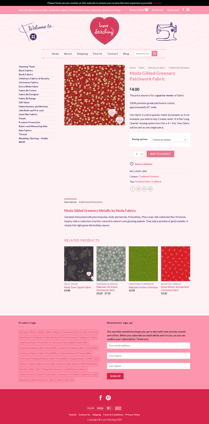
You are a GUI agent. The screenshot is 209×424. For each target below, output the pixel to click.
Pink (32, 369)
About (68, 53)
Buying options (139, 139)
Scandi (39, 374)
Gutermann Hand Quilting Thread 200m (69, 342)
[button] (139, 10)
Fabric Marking (52, 337)
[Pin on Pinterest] (150, 189)
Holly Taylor (93, 358)
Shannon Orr (65, 374)
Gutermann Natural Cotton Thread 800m (38, 353)
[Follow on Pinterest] (187, 10)
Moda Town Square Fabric (77, 287)
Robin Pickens (71, 369)
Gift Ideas (24, 102)
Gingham (83, 337)
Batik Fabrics (26, 74)
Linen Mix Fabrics (28, 114)
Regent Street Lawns (52, 369)
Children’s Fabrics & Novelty (34, 78)
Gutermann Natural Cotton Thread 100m (38, 348)
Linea (60, 363)
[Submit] (154, 53)
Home (55, 53)
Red (38, 369)
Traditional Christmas (178, 67)
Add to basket (160, 153)
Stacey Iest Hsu (39, 380)
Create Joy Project (89, 332)
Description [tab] (70, 202)
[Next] (190, 275)
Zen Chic (69, 380)
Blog (126, 53)
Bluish (57, 332)
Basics (33, 332)
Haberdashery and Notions (33, 106)
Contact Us (84, 415)
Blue (49, 332)
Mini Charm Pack (89, 363)
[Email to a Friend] (144, 189)
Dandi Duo (25, 337)
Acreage (24, 332)
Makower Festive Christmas (143, 287)
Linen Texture (72, 363)
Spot (95, 374)
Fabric (142, 67)
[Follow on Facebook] (183, 10)
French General (69, 337)
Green (93, 337)
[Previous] (64, 275)
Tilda (51, 380)
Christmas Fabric (142, 181)
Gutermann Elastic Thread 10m (34, 342)
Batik (41, 332)
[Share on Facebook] (132, 189)
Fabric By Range (27, 98)
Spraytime (24, 380)
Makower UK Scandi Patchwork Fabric (106, 289)
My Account (173, 10)
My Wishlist (158, 10)
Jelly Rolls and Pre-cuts (31, 110)
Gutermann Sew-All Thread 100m (75, 353)
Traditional (156, 181)
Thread (23, 134)
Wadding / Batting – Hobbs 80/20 (33, 140)
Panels (22, 118)
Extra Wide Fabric (28, 86)
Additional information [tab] (91, 202)
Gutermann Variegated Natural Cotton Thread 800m (44, 358)
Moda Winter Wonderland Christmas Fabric (175, 289)
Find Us (98, 53)
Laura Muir (51, 363)
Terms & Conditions (113, 415)
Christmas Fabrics (28, 82)
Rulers (83, 369)
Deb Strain (37, 337)
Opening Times (27, 66)
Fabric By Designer (29, 94)
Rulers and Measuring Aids (33, 126)
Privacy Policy (133, 415)
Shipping (82, 53)
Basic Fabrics (26, 70)
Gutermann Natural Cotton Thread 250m (78, 348)
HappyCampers (78, 358)
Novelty (23, 369)
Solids (76, 374)
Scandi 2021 (50, 374)
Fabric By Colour (28, 90)
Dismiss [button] (157, 2)
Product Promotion (29, 122)
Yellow (59, 380)
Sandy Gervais (26, 374)
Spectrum (86, 374)
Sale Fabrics (25, 130)
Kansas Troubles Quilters (31, 363)
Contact (113, 53)
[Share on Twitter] (138, 189)
